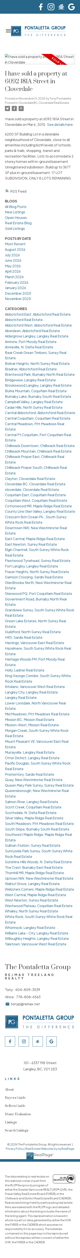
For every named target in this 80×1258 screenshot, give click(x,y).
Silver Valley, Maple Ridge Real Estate (34, 818)
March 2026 (14, 277)
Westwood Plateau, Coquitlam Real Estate (39, 905)
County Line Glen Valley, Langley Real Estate (40, 511)
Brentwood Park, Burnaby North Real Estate (40, 374)
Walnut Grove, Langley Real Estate (32, 883)
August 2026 (15, 249)
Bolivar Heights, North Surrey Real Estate (37, 363)
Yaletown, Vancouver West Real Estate (35, 944)
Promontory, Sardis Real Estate (29, 774)
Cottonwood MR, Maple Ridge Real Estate (38, 506)
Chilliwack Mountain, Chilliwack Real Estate (38, 451)
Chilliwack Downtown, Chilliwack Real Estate (40, 445)
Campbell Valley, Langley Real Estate (34, 402)
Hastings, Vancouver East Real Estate (34, 642)
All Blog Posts (15, 206)
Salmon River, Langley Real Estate (31, 801)
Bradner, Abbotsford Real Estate (31, 369)
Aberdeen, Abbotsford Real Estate (32, 330)
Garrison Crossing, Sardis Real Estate (34, 577)
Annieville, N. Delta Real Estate (29, 347)
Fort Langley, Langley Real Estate (31, 566)
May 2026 (13, 266)
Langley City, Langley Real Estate (31, 692)
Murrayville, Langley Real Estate (30, 752)
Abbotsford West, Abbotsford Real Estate (38, 325)
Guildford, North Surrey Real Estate (33, 632)
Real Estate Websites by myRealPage (50, 1148)
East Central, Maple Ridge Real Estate (35, 538)
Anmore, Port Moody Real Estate (31, 341)
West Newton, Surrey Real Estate (31, 900)
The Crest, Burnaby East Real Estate (34, 867)
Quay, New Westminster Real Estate (34, 779)
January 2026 (15, 287)
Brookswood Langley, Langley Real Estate (38, 385)
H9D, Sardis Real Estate (23, 637)
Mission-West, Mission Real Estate (32, 725)
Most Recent (15, 244)
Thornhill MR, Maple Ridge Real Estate (34, 872)
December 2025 (18, 293)
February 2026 (16, 282)
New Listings (15, 212)
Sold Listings (15, 228)
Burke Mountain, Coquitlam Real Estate (36, 391)
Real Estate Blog (18, 223)
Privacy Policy (15, 1148)
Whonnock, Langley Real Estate (30, 927)
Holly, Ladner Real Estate (24, 670)
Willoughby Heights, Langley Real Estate (37, 938)
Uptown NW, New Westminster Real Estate (39, 878)
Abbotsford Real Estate (24, 319)
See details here (60, 124)
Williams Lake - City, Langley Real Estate (36, 933)
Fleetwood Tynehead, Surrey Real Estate (37, 560)
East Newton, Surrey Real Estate (31, 544)
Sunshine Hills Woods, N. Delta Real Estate (38, 862)
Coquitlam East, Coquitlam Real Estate (35, 495)
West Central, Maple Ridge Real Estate (35, 895)
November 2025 (18, 298)
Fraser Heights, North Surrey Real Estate (37, 571)
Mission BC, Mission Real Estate (29, 719)
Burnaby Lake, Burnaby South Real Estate (38, 396)
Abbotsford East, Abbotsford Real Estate (38, 314)
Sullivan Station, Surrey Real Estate (32, 845)
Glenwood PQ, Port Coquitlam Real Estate (38, 593)
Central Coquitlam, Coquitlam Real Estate (37, 418)
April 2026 (13, 271)
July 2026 (12, 255)
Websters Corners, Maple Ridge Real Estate (39, 889)
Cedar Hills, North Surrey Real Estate (34, 407)
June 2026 (13, 260)
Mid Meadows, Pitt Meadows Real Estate (37, 714)
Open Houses (16, 217)
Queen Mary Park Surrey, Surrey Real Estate (39, 785)
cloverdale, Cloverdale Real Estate (32, 489)
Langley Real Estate (21, 697)
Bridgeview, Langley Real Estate (30, 380)
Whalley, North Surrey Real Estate (31, 911)
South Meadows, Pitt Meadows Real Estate (39, 823)
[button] (40, 6)
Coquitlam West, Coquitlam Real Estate (36, 500)
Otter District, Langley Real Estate (32, 758)
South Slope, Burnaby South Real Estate (37, 829)
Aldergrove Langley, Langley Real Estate (36, 336)
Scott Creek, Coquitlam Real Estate (33, 807)
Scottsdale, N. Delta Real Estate (31, 812)
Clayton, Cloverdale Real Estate (30, 478)
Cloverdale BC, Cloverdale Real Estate (43, 102)
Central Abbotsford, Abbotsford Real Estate (40, 412)
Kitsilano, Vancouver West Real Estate (35, 686)
